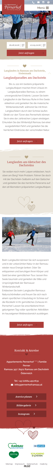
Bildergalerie (24, 405)
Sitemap (9, 464)
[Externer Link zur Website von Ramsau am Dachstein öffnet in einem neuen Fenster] (15, 446)
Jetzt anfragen (26, 53)
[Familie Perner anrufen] (33, 2)
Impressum (20, 464)
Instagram (24, 414)
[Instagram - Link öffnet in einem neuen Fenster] (43, 2)
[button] (26, 141)
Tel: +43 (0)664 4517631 (26, 381)
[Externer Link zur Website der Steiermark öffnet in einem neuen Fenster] (14, 455)
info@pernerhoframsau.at (28, 384)
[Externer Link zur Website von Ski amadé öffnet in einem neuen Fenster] (39, 445)
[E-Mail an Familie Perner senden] (38, 2)
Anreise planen (24, 396)
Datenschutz (32, 464)
